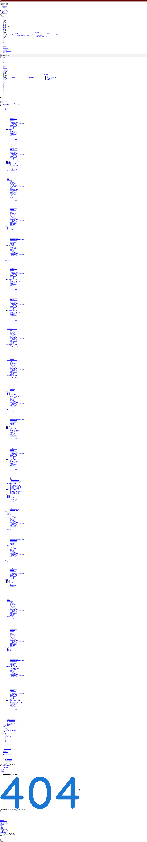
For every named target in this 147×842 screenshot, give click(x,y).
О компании (2, 812)
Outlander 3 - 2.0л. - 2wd (14, 331)
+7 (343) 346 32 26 (4, 11)
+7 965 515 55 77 (3, 12)
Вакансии (2, 815)
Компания (7, 741)
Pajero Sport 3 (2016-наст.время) (16, 491)
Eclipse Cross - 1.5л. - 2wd (15, 652)
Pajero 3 (8, 393)
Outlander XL (9, 262)
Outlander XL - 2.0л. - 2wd (15, 281)
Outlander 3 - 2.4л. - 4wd (14, 346)
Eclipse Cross (9, 649)
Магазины (2, 816)
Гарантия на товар (4, 823)
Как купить (7, 735)
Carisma (8, 600)
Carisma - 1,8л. (12, 634)
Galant (8, 562)
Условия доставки (3, 822)
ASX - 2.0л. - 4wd (13, 213)
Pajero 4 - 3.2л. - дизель (14, 461)
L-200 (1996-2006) (13, 499)
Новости (2, 813)
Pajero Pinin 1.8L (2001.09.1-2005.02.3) (17, 686)
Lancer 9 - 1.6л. (12, 131)
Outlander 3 (9, 328)
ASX (8, 179)
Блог (1, 825)
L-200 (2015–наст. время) (14, 509)
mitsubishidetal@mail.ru (6, 765)
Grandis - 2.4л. (12, 584)
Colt (8, 513)
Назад (6, 108)
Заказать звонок (8, 761)
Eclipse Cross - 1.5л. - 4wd (15, 668)
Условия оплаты (3, 821)
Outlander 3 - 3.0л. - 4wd (14, 377)
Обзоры (2, 828)
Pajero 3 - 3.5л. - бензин (14, 411)
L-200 (8, 496)
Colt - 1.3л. (12, 531)
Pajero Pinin (9, 683)
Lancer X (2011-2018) (14, 172)
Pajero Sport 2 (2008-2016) (15, 485)
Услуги (6, 729)
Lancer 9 (9, 112)
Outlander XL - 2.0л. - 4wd (15, 265)
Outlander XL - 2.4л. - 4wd (15, 297)
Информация (3, 819)
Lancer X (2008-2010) (14, 165)
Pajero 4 (8, 427)
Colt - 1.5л (12, 547)
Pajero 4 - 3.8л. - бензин (14, 445)
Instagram (6, 767)
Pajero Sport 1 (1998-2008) (15, 480)
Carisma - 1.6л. (12, 618)
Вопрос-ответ (3, 826)
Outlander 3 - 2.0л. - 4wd (14, 362)
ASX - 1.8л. (12, 197)
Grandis (8, 581)
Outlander (9, 228)
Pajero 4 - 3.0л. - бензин (14, 430)
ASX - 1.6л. (12, 182)
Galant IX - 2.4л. (13, 565)
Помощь (2, 820)
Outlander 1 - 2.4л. (13, 247)
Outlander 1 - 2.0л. (13, 231)
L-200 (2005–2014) (13, 504)
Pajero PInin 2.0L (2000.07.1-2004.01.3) (17, 702)
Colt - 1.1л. (12, 516)
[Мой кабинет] (1, 97)
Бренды (1, 827)
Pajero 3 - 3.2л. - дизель (14, 396)
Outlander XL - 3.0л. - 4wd (15, 312)
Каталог (6, 109)
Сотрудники (2, 814)
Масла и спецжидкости (11, 718)
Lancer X (9, 162)
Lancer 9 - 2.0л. (12, 147)
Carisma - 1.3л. (12, 603)
